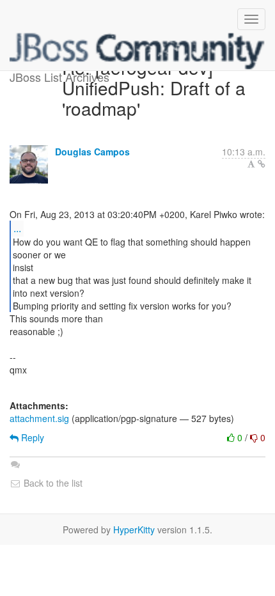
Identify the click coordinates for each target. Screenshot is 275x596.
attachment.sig (39, 418)
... (17, 228)
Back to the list (51, 482)
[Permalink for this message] (261, 163)
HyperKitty (134, 529)
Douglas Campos (92, 151)
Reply (31, 437)
